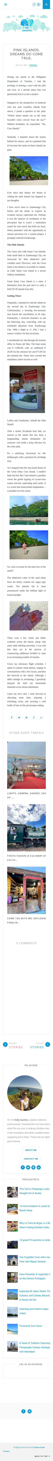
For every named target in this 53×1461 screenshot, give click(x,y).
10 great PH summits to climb (34, 1240)
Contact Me (31, 1159)
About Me (31, 1150)
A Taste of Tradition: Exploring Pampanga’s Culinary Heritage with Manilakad (34, 1347)
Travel (33, 65)
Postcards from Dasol (30, 1326)
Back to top (41, 1456)
